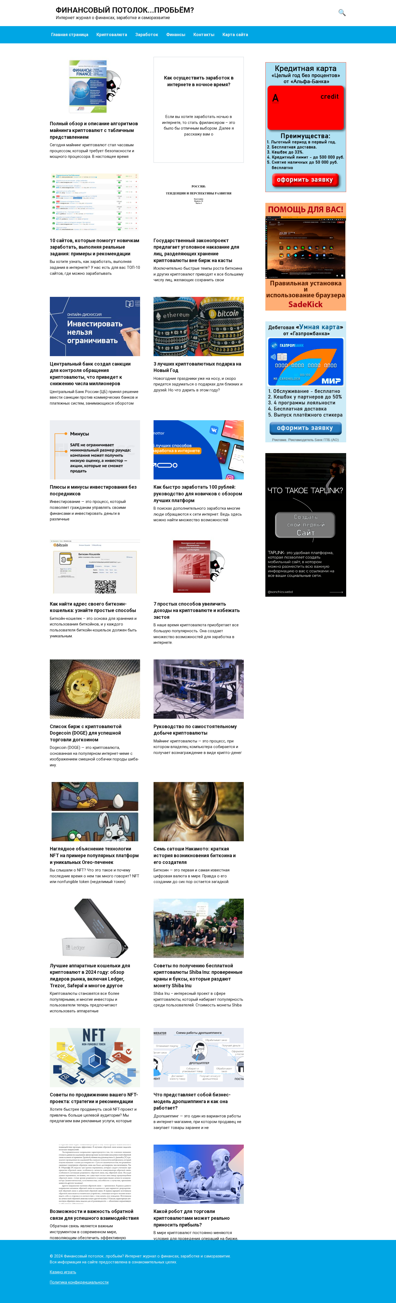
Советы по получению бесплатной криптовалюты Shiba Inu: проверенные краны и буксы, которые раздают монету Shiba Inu (198, 975)
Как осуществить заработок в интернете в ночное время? (199, 81)
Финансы (175, 34)
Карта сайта (235, 34)
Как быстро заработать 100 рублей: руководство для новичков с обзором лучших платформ (198, 493)
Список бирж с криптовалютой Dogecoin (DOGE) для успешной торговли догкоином (85, 733)
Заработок (146, 34)
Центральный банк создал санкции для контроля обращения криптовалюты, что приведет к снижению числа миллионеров (90, 373)
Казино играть (63, 1272)
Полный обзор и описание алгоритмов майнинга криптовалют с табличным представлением (94, 130)
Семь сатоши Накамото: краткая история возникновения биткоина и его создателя (195, 855)
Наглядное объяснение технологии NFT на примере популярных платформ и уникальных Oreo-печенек (94, 855)
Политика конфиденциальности (79, 1282)
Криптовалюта (111, 34)
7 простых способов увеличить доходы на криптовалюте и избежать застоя (197, 610)
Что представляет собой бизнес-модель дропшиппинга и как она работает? (192, 1101)
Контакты (203, 34)
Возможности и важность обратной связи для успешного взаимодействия (94, 1215)
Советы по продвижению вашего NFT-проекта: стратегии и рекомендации (94, 1098)
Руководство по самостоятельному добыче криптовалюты (195, 730)
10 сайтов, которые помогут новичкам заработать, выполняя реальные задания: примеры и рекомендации (94, 247)
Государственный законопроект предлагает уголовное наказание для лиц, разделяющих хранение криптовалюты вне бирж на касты (196, 250)
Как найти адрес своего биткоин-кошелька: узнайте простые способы (93, 607)
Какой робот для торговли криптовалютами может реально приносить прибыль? (192, 1218)
